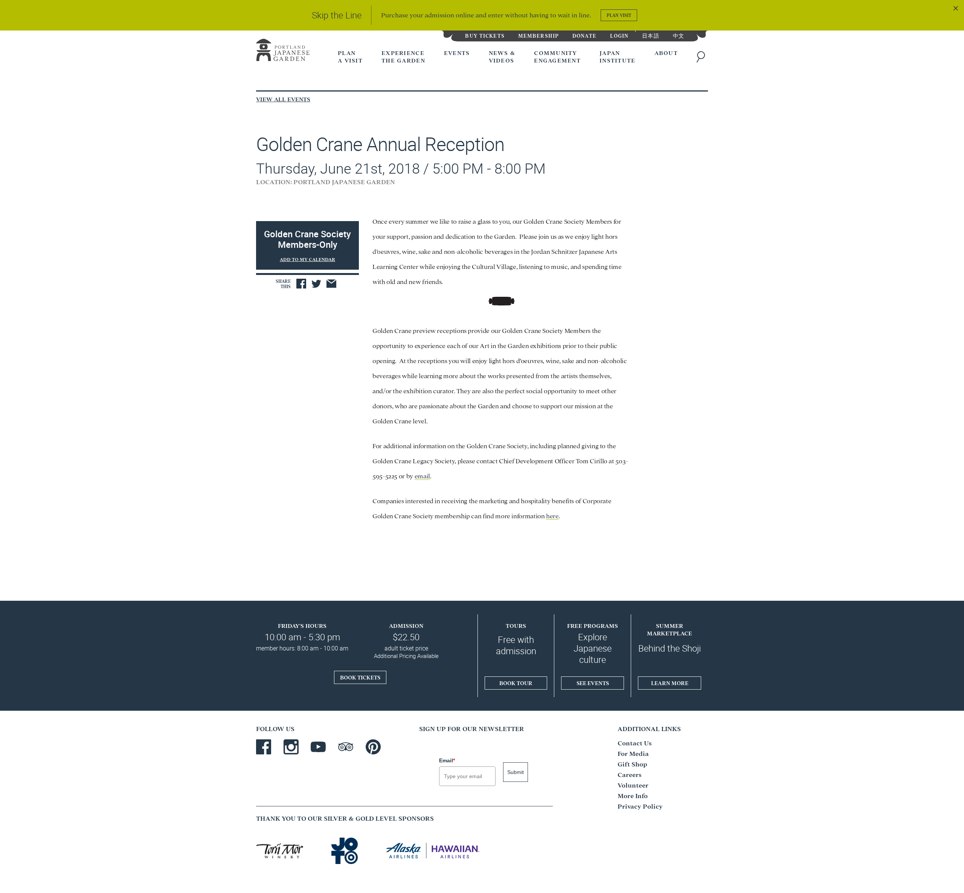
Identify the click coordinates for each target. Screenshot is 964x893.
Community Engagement (557, 56)
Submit (515, 772)
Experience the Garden (403, 56)
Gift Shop (632, 764)
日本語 (650, 35)
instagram (291, 746)
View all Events (283, 98)
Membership (538, 35)
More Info (633, 795)
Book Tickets (360, 677)
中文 (678, 35)
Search (702, 57)
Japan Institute (617, 56)
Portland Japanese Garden (283, 51)
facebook (263, 746)
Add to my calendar (307, 259)
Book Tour (515, 682)
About (666, 52)
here (552, 515)
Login (619, 35)
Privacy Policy (640, 806)
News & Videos (502, 56)
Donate (584, 35)
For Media (633, 753)
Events (457, 52)
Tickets (484, 35)
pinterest (373, 746)
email (422, 475)
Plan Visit (619, 15)
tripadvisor (345, 746)
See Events (593, 682)
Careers (630, 774)
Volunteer (633, 785)
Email (447, 760)
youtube (318, 746)
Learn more (669, 682)
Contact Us (635, 742)
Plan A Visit (350, 56)
